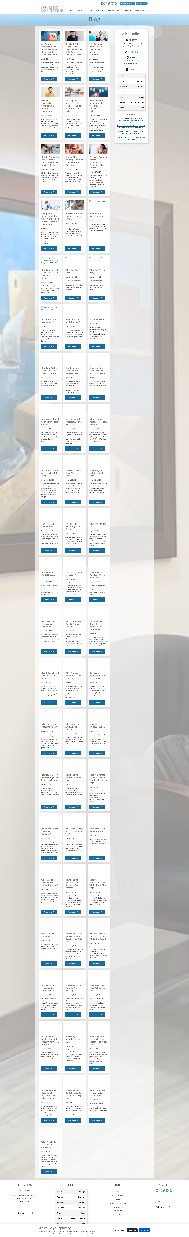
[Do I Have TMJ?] (98, 311)
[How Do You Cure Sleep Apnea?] (50, 311)
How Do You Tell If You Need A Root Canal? (73, 216)
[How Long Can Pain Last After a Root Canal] (98, 564)
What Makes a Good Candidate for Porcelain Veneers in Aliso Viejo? (97, 106)
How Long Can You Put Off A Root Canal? (98, 473)
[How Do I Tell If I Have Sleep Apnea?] (74, 462)
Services (89, 11)
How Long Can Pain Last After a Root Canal (97, 575)
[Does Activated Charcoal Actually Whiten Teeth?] (74, 411)
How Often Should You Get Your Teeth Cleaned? (50, 422)
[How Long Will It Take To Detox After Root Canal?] (50, 360)
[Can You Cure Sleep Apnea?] (50, 515)
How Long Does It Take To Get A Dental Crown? (73, 371)
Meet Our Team (117, 1195)
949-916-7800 (132, 61)
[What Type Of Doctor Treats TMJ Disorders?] (98, 411)
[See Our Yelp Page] (115, 3)
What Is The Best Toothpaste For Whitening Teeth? (97, 936)
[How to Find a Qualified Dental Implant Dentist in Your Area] (50, 1028)
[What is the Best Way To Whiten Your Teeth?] (74, 613)
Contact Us (127, 11)
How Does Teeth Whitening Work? (97, 830)
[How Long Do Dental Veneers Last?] (74, 1028)
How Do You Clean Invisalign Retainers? (50, 831)
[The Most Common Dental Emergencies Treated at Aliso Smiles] (98, 149)
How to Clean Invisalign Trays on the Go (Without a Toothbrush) (74, 161)
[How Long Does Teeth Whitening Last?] (98, 977)
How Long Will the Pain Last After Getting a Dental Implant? (74, 884)
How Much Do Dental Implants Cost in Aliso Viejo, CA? (74, 1094)
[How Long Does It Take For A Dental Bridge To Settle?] (98, 360)
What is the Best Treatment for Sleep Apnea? (97, 1093)
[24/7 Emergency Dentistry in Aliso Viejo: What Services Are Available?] (98, 36)
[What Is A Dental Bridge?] (98, 262)
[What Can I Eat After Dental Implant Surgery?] (50, 871)
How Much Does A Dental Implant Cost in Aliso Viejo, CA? (74, 937)
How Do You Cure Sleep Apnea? (49, 321)
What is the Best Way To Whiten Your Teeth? (73, 624)
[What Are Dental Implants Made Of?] (50, 716)
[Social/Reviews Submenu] (120, 10)
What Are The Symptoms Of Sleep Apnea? (47, 624)
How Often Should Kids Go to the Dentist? (50, 676)
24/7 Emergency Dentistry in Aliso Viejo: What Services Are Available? (97, 49)
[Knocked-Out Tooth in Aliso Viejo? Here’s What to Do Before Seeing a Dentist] (74, 36)
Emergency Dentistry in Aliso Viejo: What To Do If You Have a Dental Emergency (50, 219)
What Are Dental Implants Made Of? (50, 725)
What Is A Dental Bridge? (97, 271)
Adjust (159, 1201)
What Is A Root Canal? (72, 271)
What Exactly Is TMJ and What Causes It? (48, 1145)
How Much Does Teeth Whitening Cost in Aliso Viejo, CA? (98, 1040)
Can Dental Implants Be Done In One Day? (97, 676)
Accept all (144, 1230)
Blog (148, 11)
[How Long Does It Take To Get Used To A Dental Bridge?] (50, 262)
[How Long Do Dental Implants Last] (74, 766)
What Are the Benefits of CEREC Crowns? (73, 676)
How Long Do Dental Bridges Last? (48, 575)
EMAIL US (133, 69)
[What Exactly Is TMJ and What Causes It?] (50, 1134)
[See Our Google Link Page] (112, 3)
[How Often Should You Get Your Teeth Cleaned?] (50, 411)
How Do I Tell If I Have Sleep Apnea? (73, 473)
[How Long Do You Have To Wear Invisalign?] (74, 977)
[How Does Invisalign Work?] (98, 716)
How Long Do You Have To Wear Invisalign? (73, 988)
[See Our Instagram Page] (105, 3)
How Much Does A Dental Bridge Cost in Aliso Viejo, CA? (50, 778)
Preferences (119, 1230)
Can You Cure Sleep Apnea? (47, 525)
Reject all (132, 1230)
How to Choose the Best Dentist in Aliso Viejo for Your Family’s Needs (50, 161)
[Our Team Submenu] (83, 10)
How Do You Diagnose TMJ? (96, 215)
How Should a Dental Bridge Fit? (73, 321)
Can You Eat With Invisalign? (73, 573)
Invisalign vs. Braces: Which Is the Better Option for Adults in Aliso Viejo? (73, 106)
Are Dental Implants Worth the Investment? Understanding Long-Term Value (49, 49)
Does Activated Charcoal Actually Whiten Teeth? (73, 422)
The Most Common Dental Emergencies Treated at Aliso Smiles (98, 162)
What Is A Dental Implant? (49, 935)
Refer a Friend (138, 11)
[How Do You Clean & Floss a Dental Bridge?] (50, 462)
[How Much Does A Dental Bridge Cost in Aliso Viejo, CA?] (50, 766)
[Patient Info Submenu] (106, 10)
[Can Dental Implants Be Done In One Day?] (98, 664)
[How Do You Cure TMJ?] (98, 515)
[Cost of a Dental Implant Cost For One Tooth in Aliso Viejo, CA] (98, 766)
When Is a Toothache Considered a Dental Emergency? (47, 106)
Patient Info (100, 11)
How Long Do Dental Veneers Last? (72, 1039)
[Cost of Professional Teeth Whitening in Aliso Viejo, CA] (98, 871)
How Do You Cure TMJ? (97, 525)
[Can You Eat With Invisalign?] (74, 564)
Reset (170, 1201)
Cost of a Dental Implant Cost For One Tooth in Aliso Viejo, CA (98, 779)
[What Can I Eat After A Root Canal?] (74, 716)
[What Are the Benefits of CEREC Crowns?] (74, 664)
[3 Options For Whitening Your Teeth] (74, 515)
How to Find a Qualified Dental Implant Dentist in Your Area (50, 1040)
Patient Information (118, 1203)
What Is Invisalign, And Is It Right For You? (74, 831)
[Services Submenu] (93, 10)
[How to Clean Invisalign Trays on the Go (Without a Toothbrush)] (74, 149)
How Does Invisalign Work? (97, 725)
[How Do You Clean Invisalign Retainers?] (50, 820)
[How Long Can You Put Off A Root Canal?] (98, 462)
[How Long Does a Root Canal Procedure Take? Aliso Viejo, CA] (50, 1082)
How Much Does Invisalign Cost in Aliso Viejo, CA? (49, 988)
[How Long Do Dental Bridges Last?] (50, 564)
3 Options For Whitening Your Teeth (72, 527)
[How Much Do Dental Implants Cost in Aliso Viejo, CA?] (74, 1082)
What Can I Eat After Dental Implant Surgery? (49, 883)
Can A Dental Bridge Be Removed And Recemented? (96, 625)
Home (70, 11)
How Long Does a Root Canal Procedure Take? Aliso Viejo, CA (49, 1094)
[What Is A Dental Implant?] (50, 925)
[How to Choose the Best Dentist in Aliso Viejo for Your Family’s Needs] (50, 149)
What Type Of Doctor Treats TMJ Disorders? (98, 422)
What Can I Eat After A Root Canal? (72, 727)
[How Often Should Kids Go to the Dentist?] (50, 664)
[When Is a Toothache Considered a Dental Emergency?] (50, 92)
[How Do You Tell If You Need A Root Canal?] (74, 205)
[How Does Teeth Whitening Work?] (98, 820)
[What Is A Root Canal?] (74, 262)
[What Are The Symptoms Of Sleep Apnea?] (50, 613)
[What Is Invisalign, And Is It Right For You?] (74, 820)
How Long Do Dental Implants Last (73, 778)
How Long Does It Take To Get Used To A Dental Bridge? (49, 274)
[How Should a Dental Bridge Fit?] (74, 311)
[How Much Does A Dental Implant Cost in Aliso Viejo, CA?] (74, 925)
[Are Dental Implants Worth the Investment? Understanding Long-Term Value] (50, 36)
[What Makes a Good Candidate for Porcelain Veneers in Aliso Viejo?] (98, 92)
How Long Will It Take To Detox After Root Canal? (49, 371)
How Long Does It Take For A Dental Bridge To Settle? (97, 371)
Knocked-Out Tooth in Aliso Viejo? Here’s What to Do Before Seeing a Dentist (74, 49)
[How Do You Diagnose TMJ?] (98, 205)
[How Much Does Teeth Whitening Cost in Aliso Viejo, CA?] (98, 1028)
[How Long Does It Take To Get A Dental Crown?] (74, 360)
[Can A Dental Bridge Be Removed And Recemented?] (98, 613)
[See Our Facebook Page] (102, 3)
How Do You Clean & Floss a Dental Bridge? (50, 473)
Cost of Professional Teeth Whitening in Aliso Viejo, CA (98, 884)
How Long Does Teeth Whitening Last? (97, 988)
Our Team (78, 11)
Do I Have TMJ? (96, 319)
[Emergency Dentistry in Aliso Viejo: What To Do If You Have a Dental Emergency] (50, 205)
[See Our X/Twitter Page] (109, 3)
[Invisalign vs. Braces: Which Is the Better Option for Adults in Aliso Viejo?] (74, 92)
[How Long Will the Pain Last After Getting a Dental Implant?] (74, 871)
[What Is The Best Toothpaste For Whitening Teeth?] (98, 925)
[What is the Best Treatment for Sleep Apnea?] (98, 1082)
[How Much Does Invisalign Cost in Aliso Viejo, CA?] (50, 977)
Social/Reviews (113, 11)
